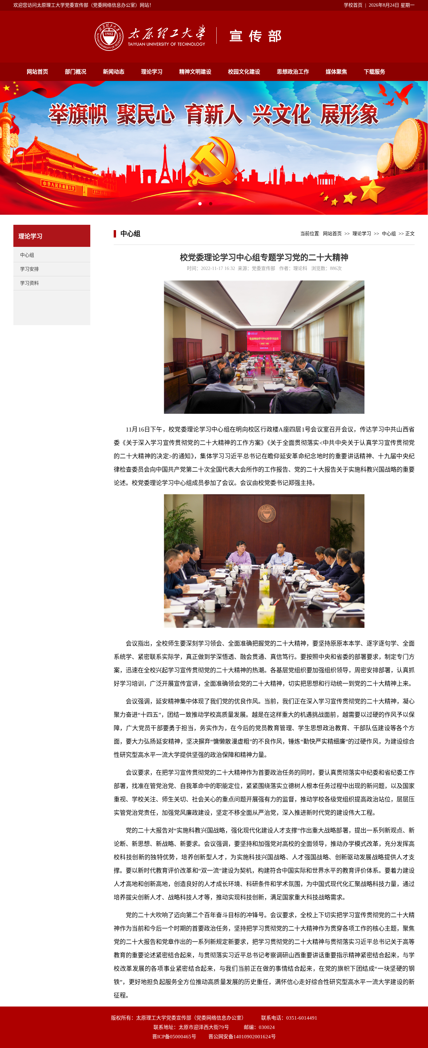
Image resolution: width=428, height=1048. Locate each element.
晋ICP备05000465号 (174, 1036)
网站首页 (37, 72)
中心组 (27, 255)
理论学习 (152, 72)
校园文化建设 (244, 72)
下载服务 (374, 72)
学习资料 (29, 283)
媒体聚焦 (336, 72)
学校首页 (353, 5)
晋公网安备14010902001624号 (242, 1036)
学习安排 (29, 269)
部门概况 (75, 72)
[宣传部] (214, 49)
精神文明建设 (195, 72)
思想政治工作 (293, 72)
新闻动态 (113, 72)
